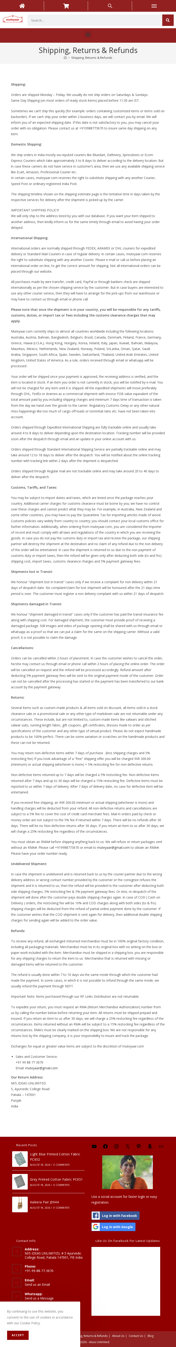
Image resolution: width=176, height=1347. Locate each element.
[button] (88, 34)
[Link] (161, 1148)
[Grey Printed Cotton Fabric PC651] (20, 1182)
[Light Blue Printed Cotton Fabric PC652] (20, 1159)
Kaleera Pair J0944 (44, 1202)
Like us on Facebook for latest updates (128, 1241)
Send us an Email (37, 1284)
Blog (151, 1336)
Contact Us (136, 1336)
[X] (127, 1148)
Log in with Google (117, 1227)
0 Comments (61, 1164)
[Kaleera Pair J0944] (20, 1204)
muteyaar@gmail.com (113, 847)
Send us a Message (39, 1298)
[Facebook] (105, 1148)
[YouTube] (94, 1148)
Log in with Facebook (119, 1215)
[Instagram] (116, 1148)
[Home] (65, 58)
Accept (18, 1335)
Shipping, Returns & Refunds (91, 58)
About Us (118, 1336)
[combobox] (95, 20)
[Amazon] (150, 1148)
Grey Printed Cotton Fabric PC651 (56, 1179)
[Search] (168, 20)
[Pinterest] (138, 1148)
